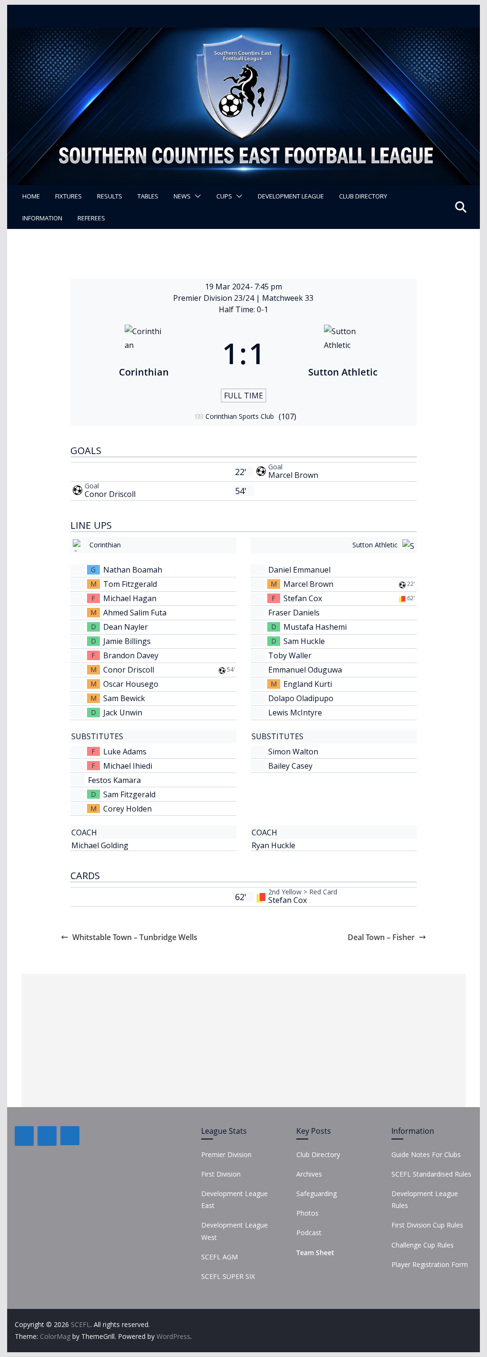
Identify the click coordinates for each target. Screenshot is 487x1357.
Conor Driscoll (110, 494)
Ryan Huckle (273, 845)
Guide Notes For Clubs (426, 1154)
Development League (291, 196)
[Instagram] (69, 1135)
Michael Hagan (129, 598)
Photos (307, 1213)
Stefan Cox (302, 598)
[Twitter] (47, 1135)
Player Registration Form (429, 1264)
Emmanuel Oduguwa (305, 669)
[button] (196, 196)
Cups (224, 196)
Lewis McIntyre (295, 712)
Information (42, 218)
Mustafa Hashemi (315, 627)
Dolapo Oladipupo (300, 698)
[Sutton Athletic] (343, 353)
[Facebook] (24, 1135)
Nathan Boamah (132, 570)
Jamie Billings (127, 641)
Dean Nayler (125, 627)
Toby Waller (290, 655)
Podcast (308, 1232)
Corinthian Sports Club (239, 416)
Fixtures (68, 196)
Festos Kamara (114, 780)
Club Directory (363, 196)
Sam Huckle (304, 641)
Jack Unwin (122, 712)
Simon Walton (293, 751)
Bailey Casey (290, 766)
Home (31, 196)
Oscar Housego (130, 684)
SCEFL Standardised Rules (431, 1174)
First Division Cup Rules (427, 1224)
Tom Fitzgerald (130, 584)
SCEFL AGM (219, 1256)
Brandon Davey (130, 655)
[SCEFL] (243, 34)
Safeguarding (316, 1193)
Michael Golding (99, 845)
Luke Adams (124, 751)
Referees (91, 218)
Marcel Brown (293, 475)
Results (109, 196)
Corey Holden (127, 808)
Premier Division (226, 1154)
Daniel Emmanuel (299, 570)
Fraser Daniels (294, 612)
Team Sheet (315, 1252)
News (182, 196)
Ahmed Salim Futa (134, 612)
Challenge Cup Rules (422, 1244)
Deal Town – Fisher (381, 937)
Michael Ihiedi (127, 766)
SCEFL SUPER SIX (228, 1276)
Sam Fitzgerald (129, 794)
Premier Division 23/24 (214, 298)
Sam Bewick (124, 698)
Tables (147, 196)
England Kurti (307, 684)
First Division (221, 1174)
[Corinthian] (144, 353)
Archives (309, 1174)
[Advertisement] (243, 1040)
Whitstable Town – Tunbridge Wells (134, 937)
